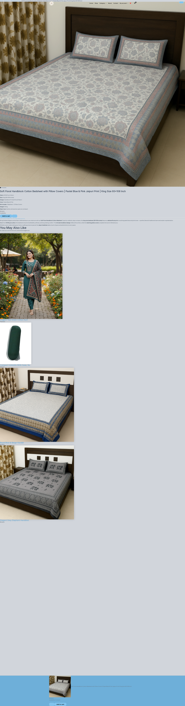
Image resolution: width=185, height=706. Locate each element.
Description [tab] (3, 218)
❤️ (130, 3)
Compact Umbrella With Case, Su (15, 365)
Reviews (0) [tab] (22, 218)
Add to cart (6, 216)
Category (102, 3)
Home (91, 3)
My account (123, 3)
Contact (115, 3)
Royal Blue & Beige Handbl (12, 443)
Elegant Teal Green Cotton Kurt (14, 320)
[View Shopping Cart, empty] (134, 3)
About (110, 3)
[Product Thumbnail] (181, 2)
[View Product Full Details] (31, 276)
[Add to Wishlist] (14, 216)
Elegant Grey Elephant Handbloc (14, 520)
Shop (96, 3)
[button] (106, 3)
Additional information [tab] (13, 218)
